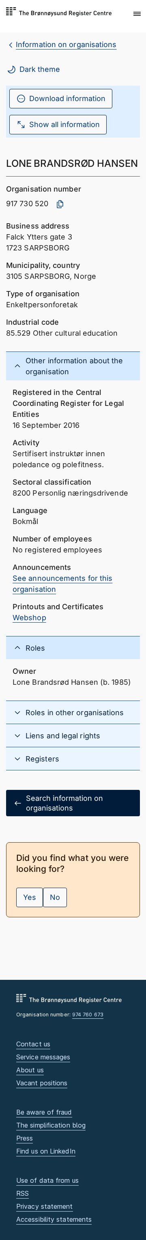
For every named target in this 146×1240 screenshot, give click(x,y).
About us (30, 1070)
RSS (22, 1193)
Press (24, 1138)
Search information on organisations (64, 803)
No (55, 897)
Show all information (64, 124)
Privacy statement (44, 1206)
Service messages (43, 1057)
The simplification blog (51, 1125)
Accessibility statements (54, 1219)
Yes (29, 897)
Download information (67, 98)
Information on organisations (66, 44)
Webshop (29, 617)
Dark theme (39, 69)
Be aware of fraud (44, 1112)
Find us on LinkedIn (45, 1151)
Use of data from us (47, 1180)
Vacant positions (41, 1083)
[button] (137, 14)
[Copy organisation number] (60, 204)
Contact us (33, 1044)
